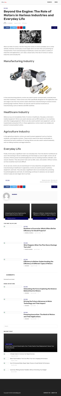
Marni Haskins (29, 249)
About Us (54, 392)
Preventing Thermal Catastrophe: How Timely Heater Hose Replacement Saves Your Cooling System (29, 347)
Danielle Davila (29, 232)
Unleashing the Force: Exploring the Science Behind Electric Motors (40, 290)
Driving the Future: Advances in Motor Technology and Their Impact (38, 302)
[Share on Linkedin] (24, 27)
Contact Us (47, 392)
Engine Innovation (46, 180)
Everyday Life (54, 180)
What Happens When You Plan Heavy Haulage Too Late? (40, 246)
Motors (6, 8)
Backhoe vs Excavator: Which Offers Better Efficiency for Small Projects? (40, 229)
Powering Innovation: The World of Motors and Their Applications (39, 315)
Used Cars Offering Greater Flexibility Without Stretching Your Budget (28, 369)
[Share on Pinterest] (21, 27)
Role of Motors (54, 181)
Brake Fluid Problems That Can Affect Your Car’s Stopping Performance (29, 358)
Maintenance (9, 344)
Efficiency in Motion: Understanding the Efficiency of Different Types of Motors (38, 262)
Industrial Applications (45, 181)
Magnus (10, 23)
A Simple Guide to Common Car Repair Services (22, 354)
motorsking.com (17, 392)
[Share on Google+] (18, 27)
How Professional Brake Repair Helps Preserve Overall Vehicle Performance (30, 363)
